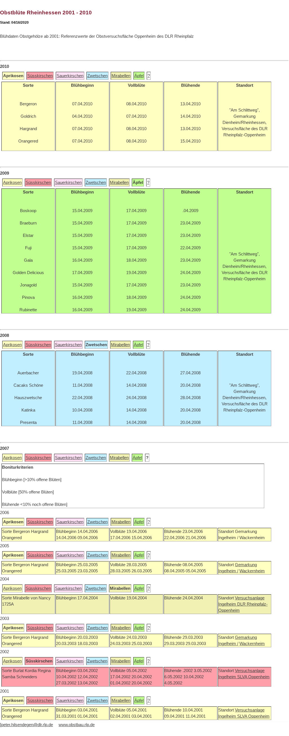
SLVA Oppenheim (253, 677)
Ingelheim (227, 604)
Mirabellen (121, 76)
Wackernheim (252, 571)
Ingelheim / (228, 571)
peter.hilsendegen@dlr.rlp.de (27, 724)
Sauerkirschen (70, 76)
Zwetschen (97, 76)
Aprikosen (12, 182)
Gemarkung (246, 564)
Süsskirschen (40, 76)
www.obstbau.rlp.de (77, 724)
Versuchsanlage (249, 598)
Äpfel (139, 76)
